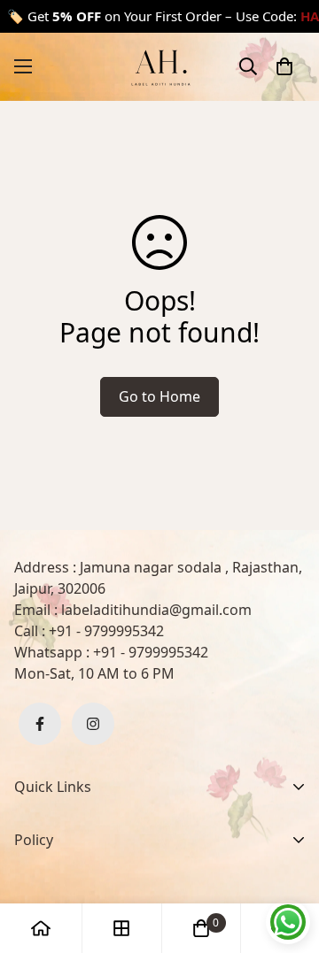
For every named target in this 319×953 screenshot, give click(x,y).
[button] (284, 66)
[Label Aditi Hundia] (159, 67)
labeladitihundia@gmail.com (156, 609)
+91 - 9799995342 (106, 631)
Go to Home (159, 396)
